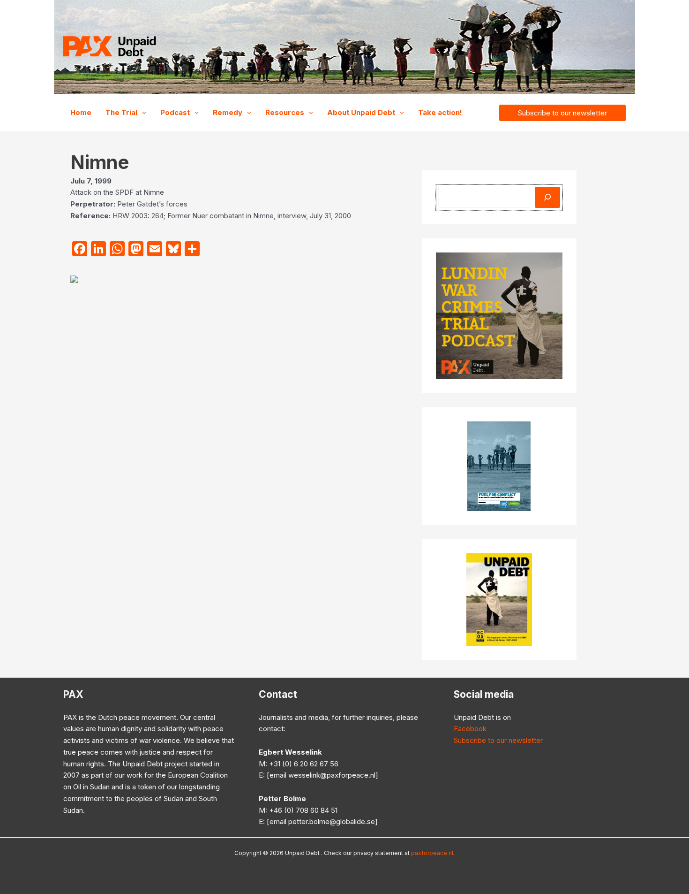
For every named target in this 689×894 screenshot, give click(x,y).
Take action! (440, 112)
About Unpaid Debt (361, 112)
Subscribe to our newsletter (498, 740)
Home (80, 112)
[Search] (547, 197)
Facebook (470, 728)
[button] (141, 112)
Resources (284, 112)
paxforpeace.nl (432, 852)
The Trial (121, 112)
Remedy (227, 112)
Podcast (175, 112)
